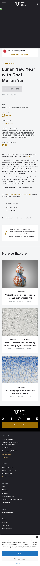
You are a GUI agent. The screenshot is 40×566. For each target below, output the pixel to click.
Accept (20, 553)
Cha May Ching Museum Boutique (12, 499)
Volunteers (5, 522)
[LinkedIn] (37, 419)
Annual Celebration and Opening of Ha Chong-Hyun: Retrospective (20, 344)
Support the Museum (8, 496)
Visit (3, 486)
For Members (7, 123)
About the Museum (7, 512)
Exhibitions (5, 490)
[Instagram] (19, 419)
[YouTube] (28, 419)
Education (5, 493)
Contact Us (5, 525)
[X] (3, 418)
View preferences (20, 559)
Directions (5, 457)
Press (3, 516)
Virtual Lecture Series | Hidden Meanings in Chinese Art (20, 296)
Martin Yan (29, 156)
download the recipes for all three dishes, (19, 194)
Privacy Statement (20, 563)
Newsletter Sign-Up (20, 425)
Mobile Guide (6, 502)
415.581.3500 (6, 454)
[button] (37, 537)
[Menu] (4, 4)
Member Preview (20, 392)
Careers (4, 519)
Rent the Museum (7, 528)
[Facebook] (11, 419)
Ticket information (7, 477)
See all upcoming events (19, 54)
